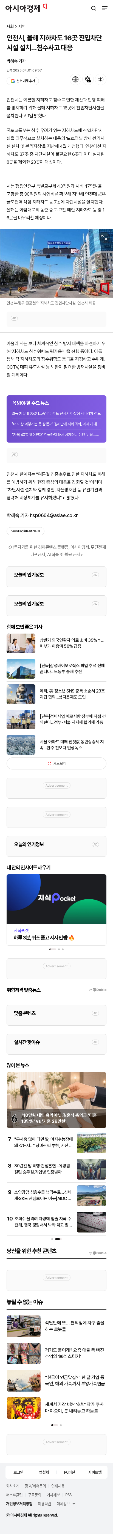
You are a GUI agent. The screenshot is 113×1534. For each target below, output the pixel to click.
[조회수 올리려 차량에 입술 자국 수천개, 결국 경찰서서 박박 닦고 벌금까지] (91, 1231)
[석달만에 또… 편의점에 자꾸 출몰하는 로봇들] (24, 1336)
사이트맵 (94, 1472)
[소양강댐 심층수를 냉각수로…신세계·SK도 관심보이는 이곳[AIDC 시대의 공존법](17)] (91, 1205)
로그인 (18, 1472)
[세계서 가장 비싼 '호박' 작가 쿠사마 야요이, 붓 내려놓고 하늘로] (24, 1418)
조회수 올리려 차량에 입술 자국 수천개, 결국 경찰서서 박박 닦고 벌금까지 (43, 1225)
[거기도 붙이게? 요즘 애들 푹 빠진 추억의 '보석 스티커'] (24, 1363)
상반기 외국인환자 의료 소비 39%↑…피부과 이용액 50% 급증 (72, 643)
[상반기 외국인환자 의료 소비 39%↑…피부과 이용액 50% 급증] (21, 652)
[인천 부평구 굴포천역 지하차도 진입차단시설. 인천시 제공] (56, 263)
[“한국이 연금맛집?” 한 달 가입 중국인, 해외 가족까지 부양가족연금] (24, 1390)
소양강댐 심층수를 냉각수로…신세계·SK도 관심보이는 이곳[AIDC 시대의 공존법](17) (43, 1198)
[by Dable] (97, 1253)
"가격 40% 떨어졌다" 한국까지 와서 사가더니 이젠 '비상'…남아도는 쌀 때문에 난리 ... (56, 434)
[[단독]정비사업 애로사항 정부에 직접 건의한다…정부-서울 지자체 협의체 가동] (21, 728)
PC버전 (69, 1472)
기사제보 (53, 1494)
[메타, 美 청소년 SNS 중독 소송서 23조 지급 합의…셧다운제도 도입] (21, 703)
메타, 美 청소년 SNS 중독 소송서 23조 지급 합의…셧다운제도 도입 (72, 694)
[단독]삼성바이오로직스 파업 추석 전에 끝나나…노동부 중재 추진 (72, 668)
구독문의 (34, 1494)
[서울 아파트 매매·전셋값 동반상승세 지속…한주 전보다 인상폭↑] (21, 753)
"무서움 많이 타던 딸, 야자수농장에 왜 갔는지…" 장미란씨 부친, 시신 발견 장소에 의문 (43, 1145)
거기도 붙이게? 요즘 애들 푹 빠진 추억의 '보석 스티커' (74, 1353)
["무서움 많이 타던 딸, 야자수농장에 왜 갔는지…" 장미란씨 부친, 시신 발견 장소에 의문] (91, 1152)
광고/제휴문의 (35, 1485)
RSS (68, 1494)
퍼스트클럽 (14, 1494)
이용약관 (44, 1503)
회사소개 (12, 1485)
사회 (10, 27)
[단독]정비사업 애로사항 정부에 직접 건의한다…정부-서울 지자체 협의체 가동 (73, 719)
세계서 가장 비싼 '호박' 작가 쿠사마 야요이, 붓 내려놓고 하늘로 (74, 1408)
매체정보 (63, 1503)
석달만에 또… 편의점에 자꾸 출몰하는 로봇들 (74, 1326)
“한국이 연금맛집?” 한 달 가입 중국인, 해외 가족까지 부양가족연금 (75, 1381)
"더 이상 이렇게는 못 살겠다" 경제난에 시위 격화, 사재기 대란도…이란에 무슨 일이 (56, 424)
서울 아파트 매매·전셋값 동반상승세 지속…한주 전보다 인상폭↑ (72, 744)
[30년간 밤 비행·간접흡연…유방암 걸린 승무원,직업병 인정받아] (91, 1178)
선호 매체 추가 (25, 81)
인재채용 (57, 1485)
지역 (22, 27)
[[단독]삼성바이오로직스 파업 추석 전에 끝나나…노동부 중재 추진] (21, 677)
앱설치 (44, 1472)
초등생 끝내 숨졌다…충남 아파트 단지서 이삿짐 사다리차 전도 (56, 413)
